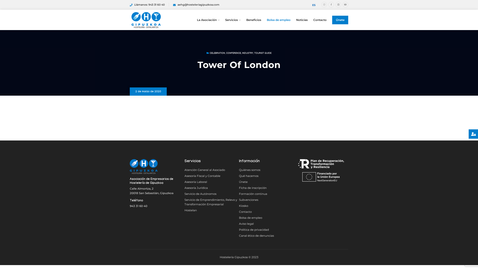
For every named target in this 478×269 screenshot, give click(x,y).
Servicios (231, 20)
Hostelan (190, 210)
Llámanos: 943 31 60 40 (149, 4)
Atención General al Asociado (204, 170)
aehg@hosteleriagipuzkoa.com (198, 4)
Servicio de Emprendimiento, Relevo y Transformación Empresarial (210, 202)
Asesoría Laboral (195, 182)
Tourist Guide (262, 53)
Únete (340, 20)
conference (233, 53)
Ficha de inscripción (253, 188)
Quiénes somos (249, 170)
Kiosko (243, 206)
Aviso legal (246, 223)
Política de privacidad (254, 229)
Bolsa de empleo (279, 20)
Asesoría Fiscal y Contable (202, 176)
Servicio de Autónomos (200, 194)
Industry (247, 53)
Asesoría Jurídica (196, 188)
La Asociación (207, 20)
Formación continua (253, 194)
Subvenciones (248, 200)
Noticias (302, 20)
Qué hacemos (248, 176)
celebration (217, 53)
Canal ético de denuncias (256, 235)
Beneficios (253, 20)
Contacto (320, 20)
